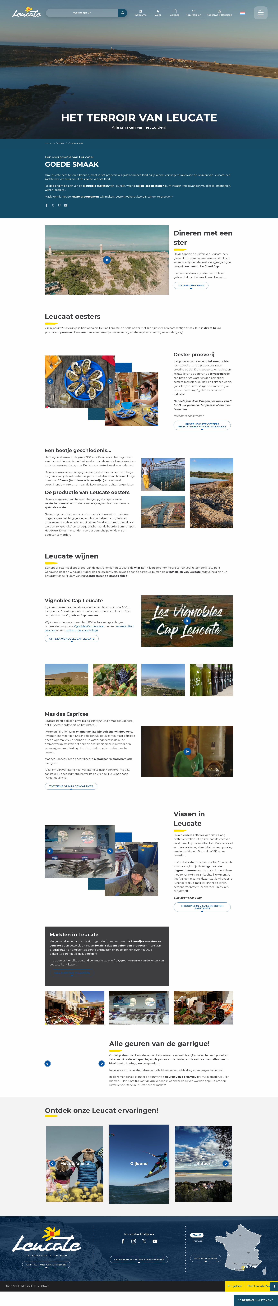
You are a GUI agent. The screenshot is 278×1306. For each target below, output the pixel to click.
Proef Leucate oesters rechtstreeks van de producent (202, 425)
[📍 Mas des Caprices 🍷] (187, 751)
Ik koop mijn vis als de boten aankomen (202, 907)
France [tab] (197, 1235)
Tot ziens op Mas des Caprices (71, 786)
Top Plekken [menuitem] (193, 15)
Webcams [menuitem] (140, 15)
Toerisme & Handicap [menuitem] (219, 15)
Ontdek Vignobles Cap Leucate (71, 638)
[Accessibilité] (274, 1287)
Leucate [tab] (197, 1241)
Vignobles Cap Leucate (88, 626)
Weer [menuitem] (158, 15)
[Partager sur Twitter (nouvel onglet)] (53, 206)
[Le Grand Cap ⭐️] (107, 260)
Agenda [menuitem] (174, 15)
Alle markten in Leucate (72, 972)
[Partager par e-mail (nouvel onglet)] (65, 206)
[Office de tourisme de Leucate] (46, 1241)
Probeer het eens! (191, 285)
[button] (243, 13)
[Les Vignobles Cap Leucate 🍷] (187, 621)
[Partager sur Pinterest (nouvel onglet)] (59, 206)
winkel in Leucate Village (82, 630)
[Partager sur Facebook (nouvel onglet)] (46, 206)
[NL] (243, 13)
